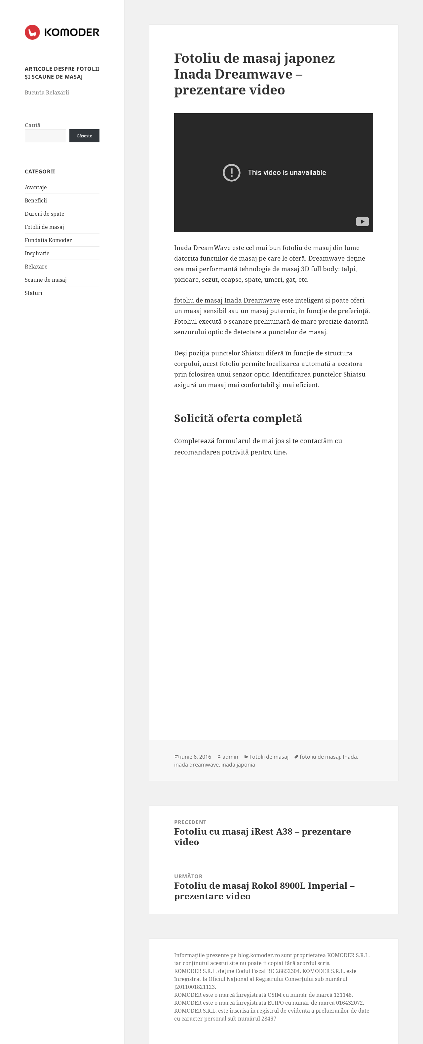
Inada (350, 756)
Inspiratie (37, 253)
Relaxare (36, 266)
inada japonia (238, 764)
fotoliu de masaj (307, 247)
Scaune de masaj (46, 279)
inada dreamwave (196, 764)
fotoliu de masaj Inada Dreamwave (227, 300)
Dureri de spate (44, 213)
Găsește (84, 136)
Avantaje (36, 187)
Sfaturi (33, 293)
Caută (33, 125)
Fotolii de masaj (44, 227)
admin (230, 756)
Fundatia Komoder (48, 240)
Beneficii (36, 200)
